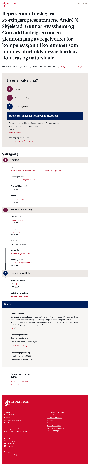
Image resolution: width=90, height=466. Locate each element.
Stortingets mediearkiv (54, 415)
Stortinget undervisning (55, 412)
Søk (78, 4)
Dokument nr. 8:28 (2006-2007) (23, 180)
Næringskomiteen (18, 220)
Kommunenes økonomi (20, 381)
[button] (78, 3)
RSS (8, 452)
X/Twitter (10, 441)
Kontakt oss (8, 423)
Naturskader (15, 385)
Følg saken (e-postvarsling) (71, 67)
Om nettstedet (52, 423)
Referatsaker (19, 199)
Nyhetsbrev (51, 420)
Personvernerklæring (54, 425)
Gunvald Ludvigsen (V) (53, 170)
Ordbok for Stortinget (54, 417)
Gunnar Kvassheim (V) (35, 170)
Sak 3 (17, 284)
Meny (85, 4)
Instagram (10, 443)
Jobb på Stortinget (53, 431)
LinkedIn (10, 446)
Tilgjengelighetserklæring (55, 428)
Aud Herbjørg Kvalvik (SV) (20, 253)
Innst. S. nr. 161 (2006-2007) (21, 263)
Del (12, 328)
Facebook (10, 438)
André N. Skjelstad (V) (19, 170)
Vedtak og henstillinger (19, 296)
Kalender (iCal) (12, 455)
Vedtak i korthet (15, 132)
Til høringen (15, 232)
